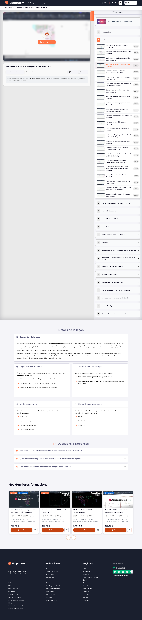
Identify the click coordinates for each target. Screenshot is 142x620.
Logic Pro (86, 592)
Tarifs (114, 3)
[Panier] (120, 3)
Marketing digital (51, 600)
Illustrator (86, 586)
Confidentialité (13, 588)
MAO (47, 568)
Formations (18, 7)
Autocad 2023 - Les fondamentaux (36, 7)
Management (50, 592)
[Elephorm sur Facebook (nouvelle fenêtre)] (10, 572)
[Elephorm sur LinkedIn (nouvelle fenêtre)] (25, 572)
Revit (85, 568)
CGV (9, 586)
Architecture (50, 574)
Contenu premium (47, 42)
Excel (85, 580)
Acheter (22, 530)
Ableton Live (87, 583)
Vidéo (48, 583)
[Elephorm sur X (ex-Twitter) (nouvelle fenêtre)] (15, 572)
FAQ (9, 583)
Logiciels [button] (88, 563)
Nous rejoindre (13, 594)
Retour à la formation (15, 72)
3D (47, 580)
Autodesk (86, 574)
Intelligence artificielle (53, 589)
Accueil (10, 7)
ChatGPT (86, 600)
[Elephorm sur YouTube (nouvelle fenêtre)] (20, 572)
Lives (106, 3)
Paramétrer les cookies (16, 600)
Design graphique (52, 571)
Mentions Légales (14, 597)
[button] (68, 538)
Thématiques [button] (53, 563)
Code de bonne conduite (16, 606)
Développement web (53, 586)
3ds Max (85, 597)
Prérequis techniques (15, 609)
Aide (9, 580)
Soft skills (49, 597)
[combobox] (72, 3)
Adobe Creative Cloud (90, 577)
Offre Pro (11, 591)
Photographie (50, 594)
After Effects (87, 589)
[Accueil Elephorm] (16, 563)
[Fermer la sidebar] (92, 16)
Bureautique (50, 577)
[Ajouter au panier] (35, 530)
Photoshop (87, 571)
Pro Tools (86, 594)
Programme (119, 12)
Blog (10, 603)
